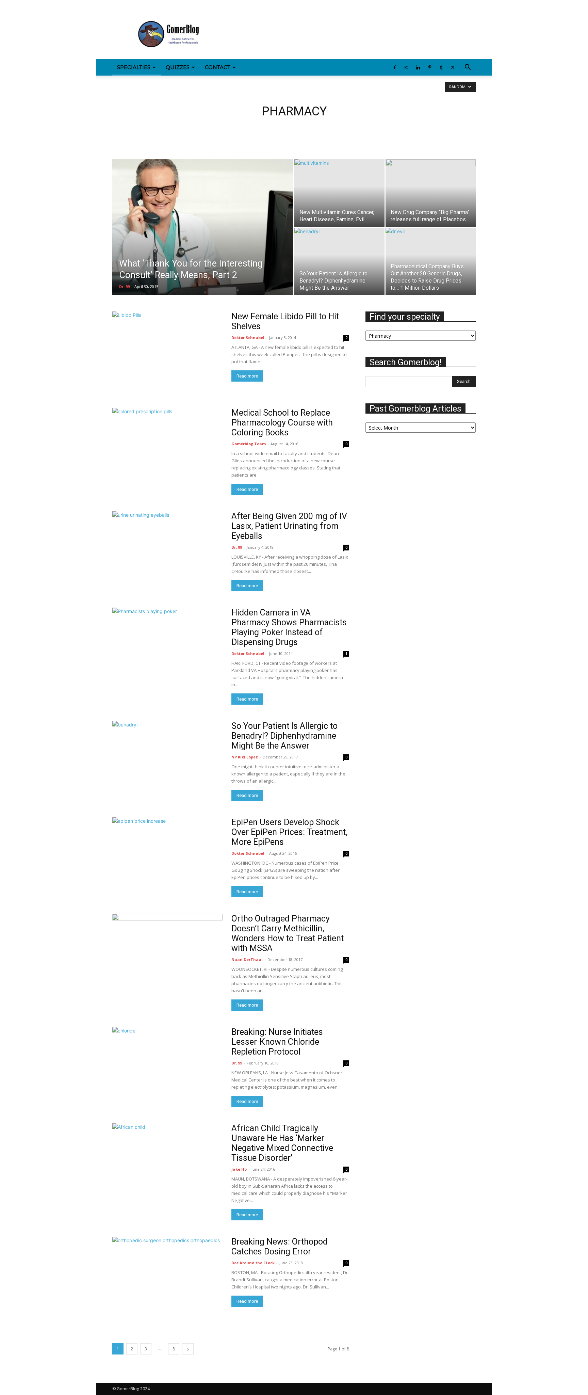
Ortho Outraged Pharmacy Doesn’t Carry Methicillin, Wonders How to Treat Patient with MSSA (287, 933)
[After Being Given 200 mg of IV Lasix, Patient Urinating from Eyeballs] (167, 551)
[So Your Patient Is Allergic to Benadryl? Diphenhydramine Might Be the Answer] (339, 261)
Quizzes (178, 67)
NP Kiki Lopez (244, 756)
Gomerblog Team (248, 443)
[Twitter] (173, 5)
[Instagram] (129, 5)
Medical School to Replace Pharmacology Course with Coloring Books (282, 422)
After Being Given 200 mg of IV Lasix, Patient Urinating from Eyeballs (289, 526)
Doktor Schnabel (247, 337)
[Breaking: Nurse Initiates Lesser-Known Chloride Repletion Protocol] (167, 1050)
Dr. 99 (124, 286)
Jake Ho (239, 1169)
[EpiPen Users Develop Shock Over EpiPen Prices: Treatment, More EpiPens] (167, 857)
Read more (247, 376)
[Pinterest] (151, 5)
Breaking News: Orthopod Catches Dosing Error (279, 1246)
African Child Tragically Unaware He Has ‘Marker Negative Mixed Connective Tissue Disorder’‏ (282, 1143)
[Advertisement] (352, 34)
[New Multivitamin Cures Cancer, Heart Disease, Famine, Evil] (339, 193)
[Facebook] (117, 5)
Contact (217, 67)
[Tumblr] (162, 5)
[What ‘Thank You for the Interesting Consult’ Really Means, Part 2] (202, 238)
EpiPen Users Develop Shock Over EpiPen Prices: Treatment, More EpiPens (289, 832)
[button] (467, 68)
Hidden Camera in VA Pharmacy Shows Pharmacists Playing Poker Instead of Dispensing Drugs (289, 627)
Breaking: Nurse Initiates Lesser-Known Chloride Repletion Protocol (277, 1042)
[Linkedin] (140, 5)
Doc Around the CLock (253, 1262)
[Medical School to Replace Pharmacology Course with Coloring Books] (167, 448)
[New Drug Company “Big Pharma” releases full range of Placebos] (431, 193)
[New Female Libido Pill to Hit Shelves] (167, 351)
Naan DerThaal (247, 959)
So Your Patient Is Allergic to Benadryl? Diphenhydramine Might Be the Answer (284, 736)
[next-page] (188, 1348)
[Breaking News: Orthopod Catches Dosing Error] (167, 1277)
